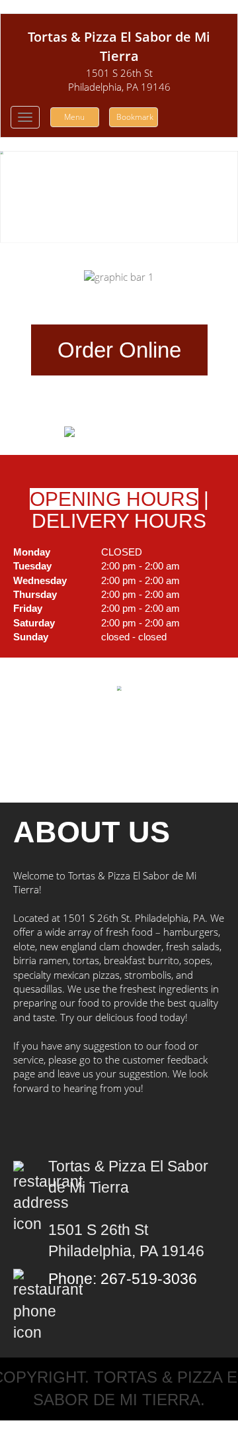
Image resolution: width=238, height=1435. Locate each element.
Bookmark (134, 117)
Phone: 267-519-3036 (122, 1279)
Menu (74, 117)
